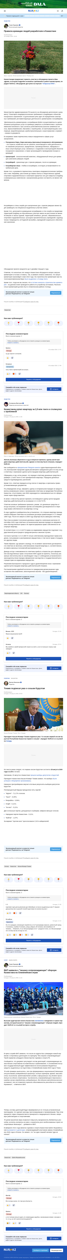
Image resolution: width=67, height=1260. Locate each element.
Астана (7, 866)
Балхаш (26, 593)
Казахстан (7, 310)
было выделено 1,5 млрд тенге (36, 279)
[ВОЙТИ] (62, 11)
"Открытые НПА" (48, 84)
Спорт (6, 960)
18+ (21, 593)
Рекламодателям (56, 1250)
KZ (58, 11)
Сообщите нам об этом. (31, 301)
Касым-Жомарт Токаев (24, 866)
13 (8, 1172)
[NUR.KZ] (33, 11)
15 (8, 881)
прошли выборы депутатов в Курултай (44, 775)
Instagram (55, 389)
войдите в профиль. (13, 342)
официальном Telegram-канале (28, 467)
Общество (7, 21)
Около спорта (13, 960)
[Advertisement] (33, 98)
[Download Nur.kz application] (33, 4)
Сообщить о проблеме (40, 1250)
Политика (7, 678)
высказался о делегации (16, 1130)
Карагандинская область (12, 593)
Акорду (8, 741)
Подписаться (55, 293)
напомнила (39, 1021)
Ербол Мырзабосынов (18, 1157)
